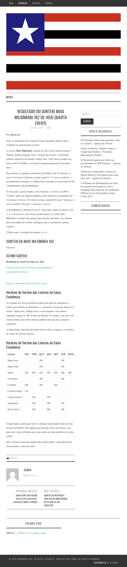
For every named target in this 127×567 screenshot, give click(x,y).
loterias (44, 232)
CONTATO (49, 3)
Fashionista (100, 562)
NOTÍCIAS (36, 3)
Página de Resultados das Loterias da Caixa (26, 283)
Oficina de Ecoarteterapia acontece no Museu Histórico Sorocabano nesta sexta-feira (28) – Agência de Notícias (100, 175)
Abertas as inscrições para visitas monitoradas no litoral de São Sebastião (55, 500)
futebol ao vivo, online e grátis (31, 532)
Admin (48, 127)
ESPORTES (23, 3)
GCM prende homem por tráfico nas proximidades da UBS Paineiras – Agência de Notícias (100, 163)
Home (11, 3)
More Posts (31, 475)
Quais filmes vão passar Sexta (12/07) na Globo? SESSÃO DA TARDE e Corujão (25, 499)
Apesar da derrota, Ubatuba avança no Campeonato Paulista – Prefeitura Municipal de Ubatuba (98, 152)
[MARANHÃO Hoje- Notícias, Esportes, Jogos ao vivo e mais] (63, 51)
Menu (9, 97)
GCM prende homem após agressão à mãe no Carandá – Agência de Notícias (100, 141)
